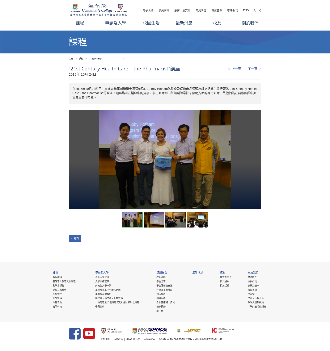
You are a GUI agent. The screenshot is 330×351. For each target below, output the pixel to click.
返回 (76, 238)
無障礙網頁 (149, 339)
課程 (80, 23)
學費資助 (99, 306)
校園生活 (151, 23)
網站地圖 (105, 339)
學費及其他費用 (103, 294)
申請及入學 (115, 23)
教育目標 (252, 290)
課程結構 (57, 277)
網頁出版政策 (133, 339)
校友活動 (224, 285)
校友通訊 (224, 281)
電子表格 (148, 10)
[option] (165, 159)
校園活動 (161, 277)
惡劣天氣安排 (182, 10)
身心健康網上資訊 (165, 302)
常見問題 (201, 10)
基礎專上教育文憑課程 (64, 281)
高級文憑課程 (59, 290)
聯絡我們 (232, 10)
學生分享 (161, 281)
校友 (217, 23)
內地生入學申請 (103, 285)
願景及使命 (253, 285)
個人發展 (161, 294)
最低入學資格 (102, 277)
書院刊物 (57, 306)
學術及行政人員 (256, 298)
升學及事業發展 (164, 290)
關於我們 (250, 23)
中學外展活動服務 (257, 306)
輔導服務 (161, 298)
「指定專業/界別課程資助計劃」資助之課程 (117, 302)
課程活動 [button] (97, 59)
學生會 (159, 311)
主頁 (71, 58)
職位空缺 (216, 10)
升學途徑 (57, 294)
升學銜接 (57, 298)
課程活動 (57, 302)
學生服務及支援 (164, 285)
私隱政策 (118, 339)
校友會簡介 (225, 277)
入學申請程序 (102, 281)
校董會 (251, 294)
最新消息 (184, 23)
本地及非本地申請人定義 (108, 290)
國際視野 (161, 306)
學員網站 (164, 10)
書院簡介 (252, 277)
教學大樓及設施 (256, 302)
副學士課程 (58, 285)
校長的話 (252, 281)
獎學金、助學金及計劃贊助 (109, 298)
